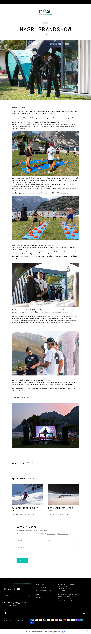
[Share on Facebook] (19, 463)
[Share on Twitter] (23, 463)
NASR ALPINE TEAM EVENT (23, 182)
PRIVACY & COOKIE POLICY (44, 591)
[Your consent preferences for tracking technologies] (88, 631)
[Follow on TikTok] (14, 613)
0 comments (51, 35)
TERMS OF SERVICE (42, 588)
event (45, 23)
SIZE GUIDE (39, 597)
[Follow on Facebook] (5, 613)
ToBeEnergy (16, 124)
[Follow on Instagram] (10, 613)
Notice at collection (34, 632)
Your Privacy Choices (52, 632)
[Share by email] (32, 463)
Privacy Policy (51, 534)
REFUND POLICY (41, 584)
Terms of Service (63, 534)
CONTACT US (40, 594)
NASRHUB (51, 247)
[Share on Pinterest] (28, 463)
